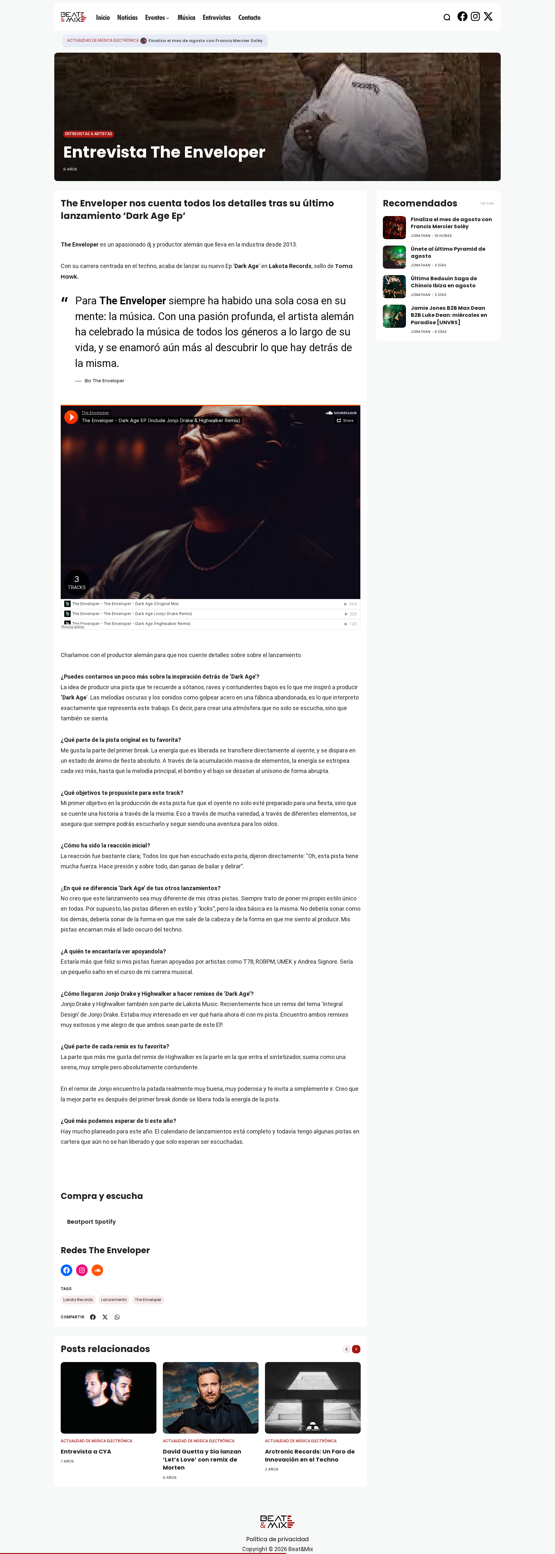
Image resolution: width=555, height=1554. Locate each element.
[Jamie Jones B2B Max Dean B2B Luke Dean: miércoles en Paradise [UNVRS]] (394, 316)
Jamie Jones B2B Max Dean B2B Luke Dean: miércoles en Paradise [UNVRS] (449, 315)
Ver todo (487, 203)
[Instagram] (82, 1270)
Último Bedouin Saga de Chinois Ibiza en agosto (444, 282)
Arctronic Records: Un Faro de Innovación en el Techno (310, 1455)
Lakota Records (78, 1299)
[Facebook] (66, 1270)
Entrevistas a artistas (88, 133)
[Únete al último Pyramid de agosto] (143, 41)
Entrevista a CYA (86, 1451)
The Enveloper (148, 1299)
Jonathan (420, 235)
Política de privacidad (277, 1539)
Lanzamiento (114, 1299)
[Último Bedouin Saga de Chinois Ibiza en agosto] (394, 286)
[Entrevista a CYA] (108, 1398)
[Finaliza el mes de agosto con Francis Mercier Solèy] (394, 227)
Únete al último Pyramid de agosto (187, 41)
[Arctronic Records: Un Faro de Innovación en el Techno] (313, 1398)
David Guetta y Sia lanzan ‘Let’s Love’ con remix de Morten (202, 1459)
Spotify (105, 1222)
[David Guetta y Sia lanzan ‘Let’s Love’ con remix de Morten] (211, 1398)
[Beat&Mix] (73, 17)
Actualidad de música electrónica (103, 40)
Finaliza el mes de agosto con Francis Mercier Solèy (451, 223)
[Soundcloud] (97, 1270)
